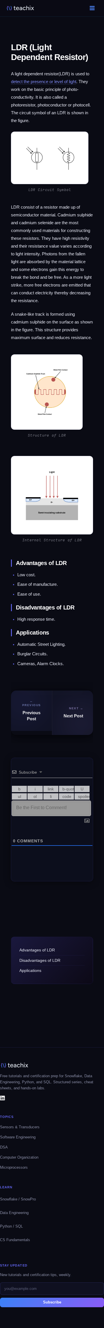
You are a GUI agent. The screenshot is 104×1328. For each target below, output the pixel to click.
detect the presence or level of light (43, 81)
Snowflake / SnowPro (18, 1199)
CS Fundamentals (15, 1240)
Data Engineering (14, 1213)
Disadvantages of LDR (39, 960)
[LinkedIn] (2, 1097)
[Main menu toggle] (92, 8)
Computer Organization (19, 1157)
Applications (30, 970)
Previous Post (31, 715)
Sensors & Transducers (20, 1127)
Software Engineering (18, 1137)
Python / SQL (11, 1226)
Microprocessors (14, 1167)
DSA (4, 1147)
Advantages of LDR (37, 950)
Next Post (73, 716)
